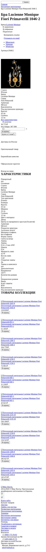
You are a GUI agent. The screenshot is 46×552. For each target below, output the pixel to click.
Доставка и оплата (8, 528)
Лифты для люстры (9, 507)
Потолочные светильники (11, 511)
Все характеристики (9, 120)
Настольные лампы (9, 518)
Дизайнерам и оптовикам (11, 524)
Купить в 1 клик (7, 134)
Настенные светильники (11, 7)
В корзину (5, 131)
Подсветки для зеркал (10, 520)
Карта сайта (5, 501)
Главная (4, 4)
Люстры (4, 505)
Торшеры (4, 513)
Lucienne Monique (13, 25)
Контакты (5, 530)
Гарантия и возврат (9, 526)
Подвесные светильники (11, 509)
